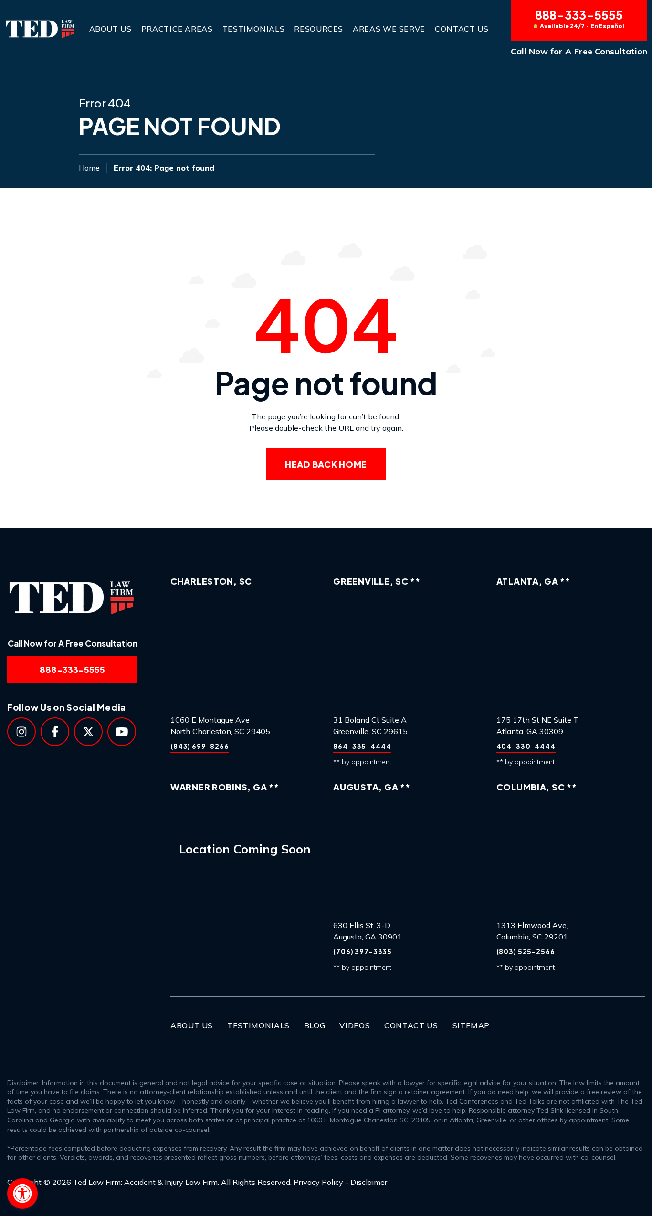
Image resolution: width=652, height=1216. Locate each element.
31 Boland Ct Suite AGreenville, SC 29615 (370, 725)
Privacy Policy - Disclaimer (340, 1182)
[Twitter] (88, 731)
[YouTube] (121, 731)
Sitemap (471, 1025)
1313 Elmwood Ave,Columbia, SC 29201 (532, 930)
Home (89, 167)
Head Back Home (326, 464)
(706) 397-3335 (362, 951)
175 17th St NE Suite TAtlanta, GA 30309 (537, 725)
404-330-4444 (526, 746)
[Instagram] (21, 731)
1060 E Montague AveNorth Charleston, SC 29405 (220, 725)
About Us (110, 28)
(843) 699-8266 (199, 746)
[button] (22, 1193)
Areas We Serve (389, 28)
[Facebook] (55, 731)
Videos (354, 1025)
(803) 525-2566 (525, 951)
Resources (318, 28)
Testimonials (253, 28)
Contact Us (461, 28)
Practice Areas (177, 28)
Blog (315, 1025)
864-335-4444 (362, 746)
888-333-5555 (579, 19)
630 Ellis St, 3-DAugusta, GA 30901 (367, 930)
